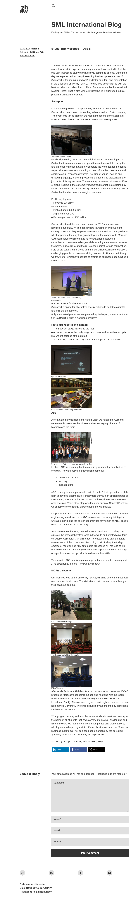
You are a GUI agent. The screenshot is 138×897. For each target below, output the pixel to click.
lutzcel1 (35, 49)
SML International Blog (86, 25)
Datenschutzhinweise (32, 884)
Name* (57, 819)
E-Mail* (57, 830)
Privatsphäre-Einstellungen (36, 892)
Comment (59, 783)
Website (58, 841)
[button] (60, 749)
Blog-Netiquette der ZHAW (36, 888)
